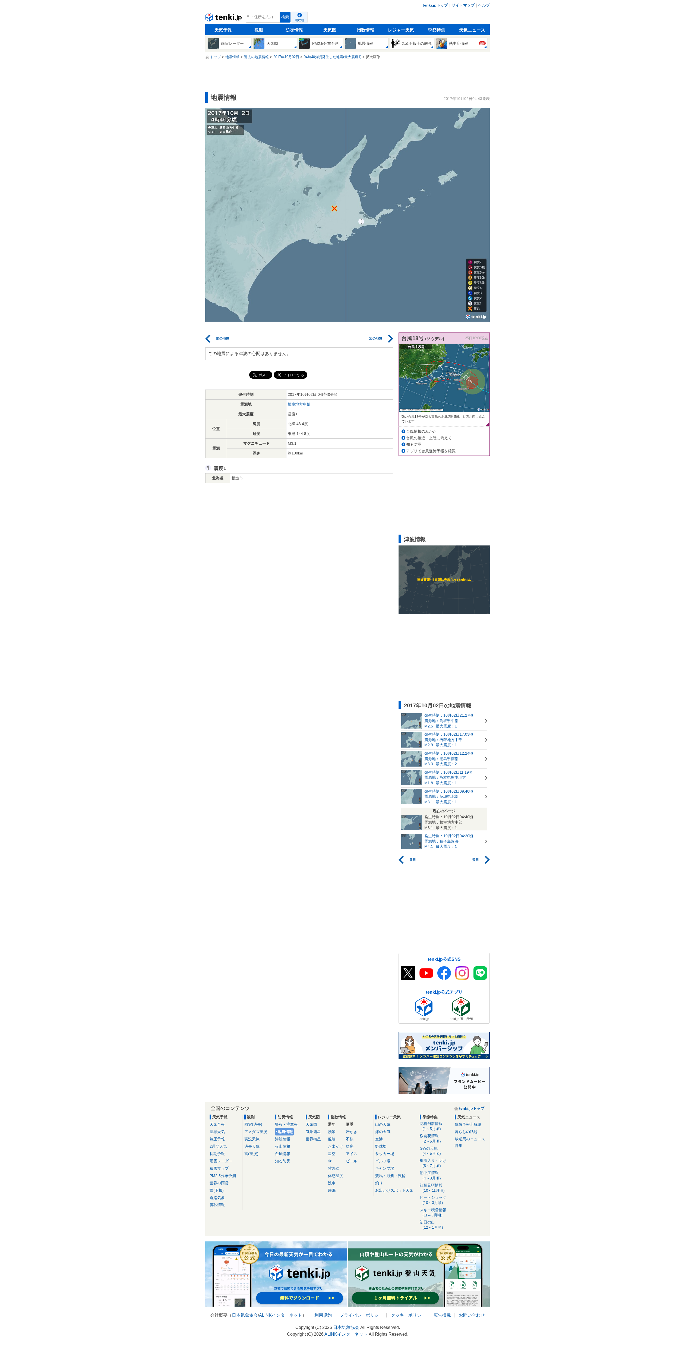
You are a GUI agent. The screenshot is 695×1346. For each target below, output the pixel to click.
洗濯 (332, 1131)
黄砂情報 (217, 1205)
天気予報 (223, 30)
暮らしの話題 (466, 1131)
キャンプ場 (384, 1168)
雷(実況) (251, 1154)
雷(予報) (217, 1190)
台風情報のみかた (421, 431)
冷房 (349, 1146)
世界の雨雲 (219, 1183)
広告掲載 (442, 1315)
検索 (285, 17)
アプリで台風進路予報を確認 (431, 451)
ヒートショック (433, 1200)
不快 (349, 1139)
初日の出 (431, 1224)
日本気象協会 (245, 1315)
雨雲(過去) (253, 1124)
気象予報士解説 (468, 1124)
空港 (379, 1139)
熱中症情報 (430, 1175)
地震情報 (285, 1131)
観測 (258, 30)
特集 (458, 1145)
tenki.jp (224, 18)
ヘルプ (484, 5)
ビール (351, 1161)
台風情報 (282, 1154)
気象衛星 (313, 1131)
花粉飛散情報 (431, 1126)
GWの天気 (430, 1151)
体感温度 (335, 1176)
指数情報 (365, 30)
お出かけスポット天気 (394, 1190)
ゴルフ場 (382, 1161)
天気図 (329, 30)
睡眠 (332, 1190)
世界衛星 (313, 1139)
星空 (332, 1154)
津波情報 (282, 1139)
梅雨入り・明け (433, 1163)
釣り (379, 1183)
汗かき (351, 1131)
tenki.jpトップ (435, 5)
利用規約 (323, 1315)
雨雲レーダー (221, 1161)
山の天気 (382, 1124)
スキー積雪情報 (433, 1212)
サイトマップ (463, 5)
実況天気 (252, 1139)
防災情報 (294, 30)
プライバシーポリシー (361, 1315)
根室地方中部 (299, 404)
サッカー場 (384, 1154)
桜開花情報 (430, 1138)
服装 (332, 1139)
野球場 (381, 1146)
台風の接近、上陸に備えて (429, 438)
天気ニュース (472, 30)
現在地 (299, 20)
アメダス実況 (255, 1131)
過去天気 (252, 1146)
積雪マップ (219, 1168)
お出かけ (335, 1146)
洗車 (332, 1183)
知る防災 (413, 444)
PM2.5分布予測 (223, 1176)
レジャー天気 (401, 30)
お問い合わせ (472, 1315)
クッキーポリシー (408, 1315)
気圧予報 (217, 1139)
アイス (351, 1154)
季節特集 (436, 30)
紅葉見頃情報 (432, 1188)
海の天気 (382, 1131)
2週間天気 (218, 1146)
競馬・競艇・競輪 (390, 1176)
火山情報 (282, 1146)
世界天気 (217, 1131)
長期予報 (217, 1154)
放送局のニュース (470, 1139)
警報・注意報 (286, 1124)
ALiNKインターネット (280, 1315)
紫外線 (333, 1168)
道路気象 (217, 1198)
